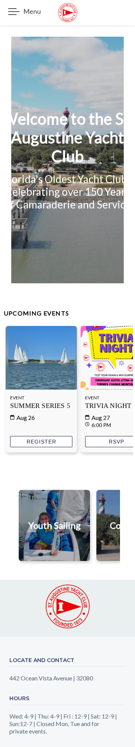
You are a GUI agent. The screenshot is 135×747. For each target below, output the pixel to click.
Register (41, 442)
